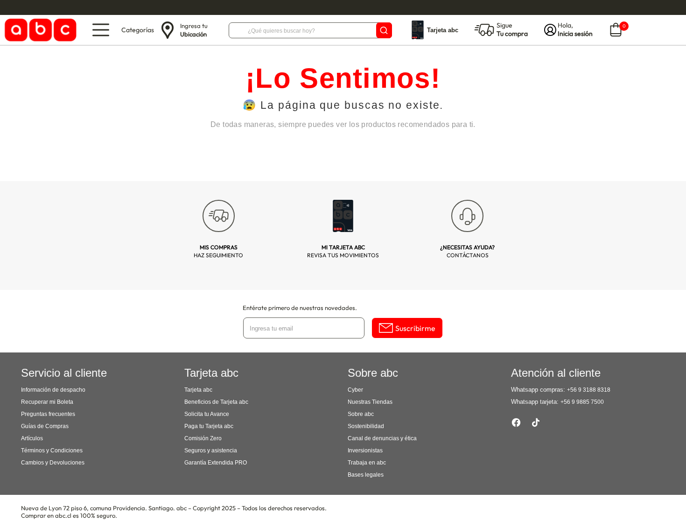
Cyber (355, 390)
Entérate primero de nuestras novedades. (300, 307)
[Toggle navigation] (101, 30)
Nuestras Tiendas (370, 402)
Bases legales (366, 475)
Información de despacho (53, 390)
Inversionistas (365, 450)
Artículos (32, 438)
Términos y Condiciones (52, 450)
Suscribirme (415, 328)
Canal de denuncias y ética (382, 438)
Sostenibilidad (366, 426)
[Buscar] (384, 30)
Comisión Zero (203, 438)
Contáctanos (467, 251)
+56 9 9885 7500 (582, 402)
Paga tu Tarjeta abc (208, 426)
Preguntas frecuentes (48, 414)
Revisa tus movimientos (343, 251)
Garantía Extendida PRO (215, 462)
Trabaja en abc (367, 462)
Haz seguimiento (218, 251)
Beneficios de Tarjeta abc (216, 402)
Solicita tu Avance (206, 414)
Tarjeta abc (198, 390)
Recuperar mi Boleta (47, 402)
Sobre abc (361, 414)
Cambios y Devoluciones (52, 462)
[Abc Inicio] (39, 30)
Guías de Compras (45, 426)
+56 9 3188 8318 (588, 390)
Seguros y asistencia (210, 450)
